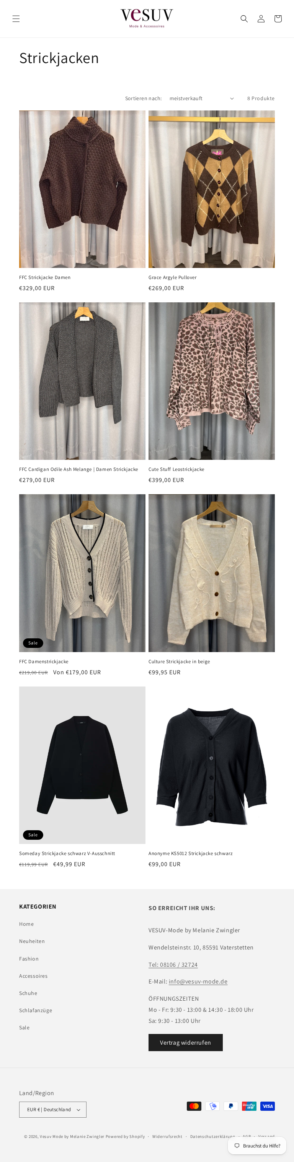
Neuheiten (32, 941)
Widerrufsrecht (167, 1136)
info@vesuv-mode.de (198, 981)
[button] (16, 18)
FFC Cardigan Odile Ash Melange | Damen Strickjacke (78, 469)
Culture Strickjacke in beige (179, 662)
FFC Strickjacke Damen (45, 277)
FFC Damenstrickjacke (44, 662)
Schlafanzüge (35, 1010)
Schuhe (28, 993)
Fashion (29, 958)
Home (26, 923)
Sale (24, 1027)
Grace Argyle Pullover (173, 277)
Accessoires (33, 975)
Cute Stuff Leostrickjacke (176, 469)
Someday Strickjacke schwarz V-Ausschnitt (67, 853)
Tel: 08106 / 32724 (173, 965)
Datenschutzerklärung (212, 1136)
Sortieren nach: (143, 98)
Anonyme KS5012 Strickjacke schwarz (190, 853)
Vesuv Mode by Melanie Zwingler (72, 1136)
